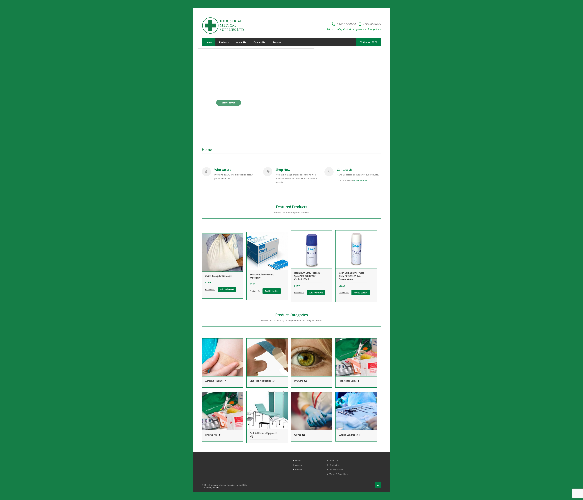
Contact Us (259, 42)
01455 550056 (346, 24)
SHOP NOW (229, 102)
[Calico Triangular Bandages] (222, 252)
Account (277, 42)
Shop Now (283, 170)
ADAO (216, 487)
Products (224, 42)
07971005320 (372, 24)
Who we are (222, 170)
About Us (241, 42)
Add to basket (227, 289)
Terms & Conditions (338, 474)
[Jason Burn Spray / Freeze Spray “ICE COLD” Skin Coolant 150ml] (311, 249)
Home (209, 42)
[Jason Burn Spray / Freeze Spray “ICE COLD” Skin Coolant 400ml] (356, 249)
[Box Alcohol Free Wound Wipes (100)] (267, 251)
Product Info (210, 290)
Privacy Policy (336, 469)
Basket (298, 469)
